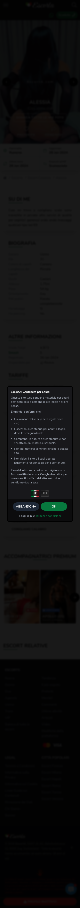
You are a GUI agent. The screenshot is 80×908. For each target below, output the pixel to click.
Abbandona (26, 506)
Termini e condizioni (48, 516)
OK (54, 506)
